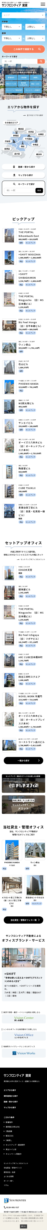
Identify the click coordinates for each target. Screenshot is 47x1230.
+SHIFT (10, 973)
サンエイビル (26, 422)
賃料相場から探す (11, 1096)
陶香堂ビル (24, 468)
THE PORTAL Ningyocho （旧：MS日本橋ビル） (31, 300)
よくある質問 (9, 1176)
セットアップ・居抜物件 (15, 1145)
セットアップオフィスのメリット (33, 559)
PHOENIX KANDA (29, 383)
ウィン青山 (24, 344)
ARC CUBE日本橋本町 (31, 657)
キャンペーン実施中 (13, 1154)
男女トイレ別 (11, 84)
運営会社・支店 (9, 1172)
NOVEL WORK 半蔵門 (30, 696)
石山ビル (23, 364)
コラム (6, 1185)
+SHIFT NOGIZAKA (29, 254)
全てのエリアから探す (35, 115)
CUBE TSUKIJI (27, 488)
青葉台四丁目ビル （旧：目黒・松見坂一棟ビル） (32, 511)
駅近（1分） (35, 84)
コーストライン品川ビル (32, 742)
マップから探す (10, 1107)
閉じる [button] (23, 1226)
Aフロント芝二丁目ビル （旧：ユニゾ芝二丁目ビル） (13, 900)
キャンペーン (32, 90)
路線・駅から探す (11, 1101)
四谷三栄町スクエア (29, 676)
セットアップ (14, 90)
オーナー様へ (9, 1181)
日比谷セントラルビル (35, 897)
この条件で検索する (23, 49)
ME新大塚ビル (26, 403)
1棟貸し (36, 77)
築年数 (23, 84)
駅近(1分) (9, 1135)
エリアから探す (10, 1090)
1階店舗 (23, 77)
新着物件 (11, 77)
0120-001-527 (12, 1207)
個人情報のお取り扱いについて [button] (32, 1221)
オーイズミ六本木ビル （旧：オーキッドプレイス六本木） (32, 446)
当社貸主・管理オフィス (13, 1167)
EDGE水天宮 (25, 569)
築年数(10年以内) (13, 1126)
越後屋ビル (24, 589)
